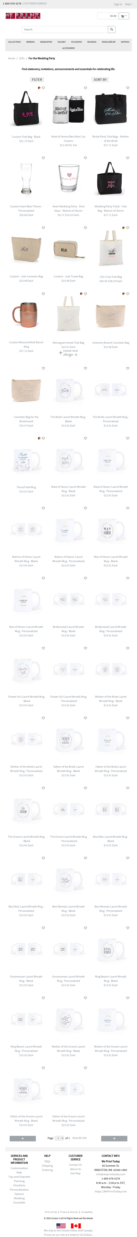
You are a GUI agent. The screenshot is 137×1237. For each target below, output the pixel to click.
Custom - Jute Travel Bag (68, 276)
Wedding (30, 41)
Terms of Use (51, 1212)
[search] (111, 29)
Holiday (62, 41)
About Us (75, 1169)
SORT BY (100, 79)
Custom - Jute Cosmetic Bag (26, 276)
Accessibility (87, 1212)
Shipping (47, 1166)
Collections (14, 41)
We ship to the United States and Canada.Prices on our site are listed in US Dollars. (68, 1233)
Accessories (68, 48)
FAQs (47, 1161)
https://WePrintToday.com (111, 1191)
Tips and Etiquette (19, 1177)
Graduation (46, 41)
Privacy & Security (69, 1212)
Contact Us (75, 1165)
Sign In (118, 4)
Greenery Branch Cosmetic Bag (110, 343)
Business (91, 41)
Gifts (22, 58)
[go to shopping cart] (124, 16)
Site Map (75, 1173)
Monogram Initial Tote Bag (68, 343)
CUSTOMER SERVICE (35, 3)
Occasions (76, 41)
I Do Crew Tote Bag (111, 277)
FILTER (37, 79)
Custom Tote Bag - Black (26, 137)
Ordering (47, 1170)
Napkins (125, 41)
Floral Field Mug (26, 487)
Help (128, 4)
